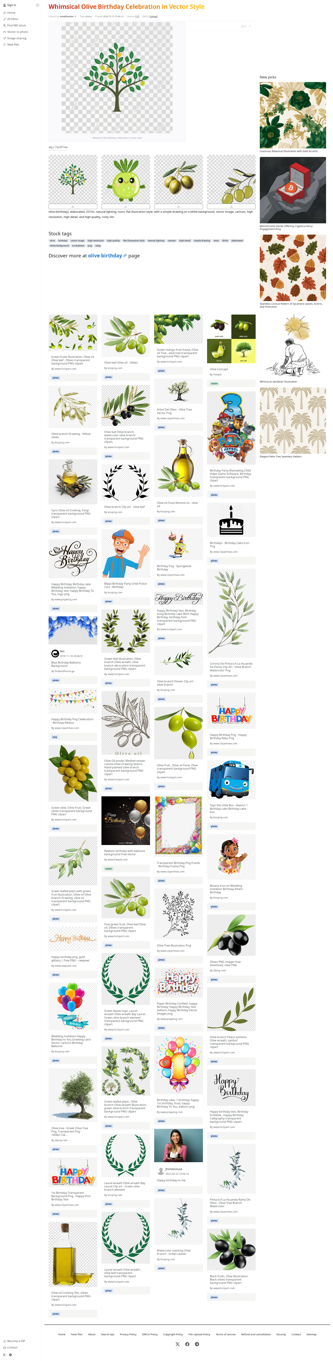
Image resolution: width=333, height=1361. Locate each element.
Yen (62, 651)
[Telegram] (10, 1355)
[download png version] (73, 206)
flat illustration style (133, 240)
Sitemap (311, 1334)
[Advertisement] (152, 287)
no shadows (78, 245)
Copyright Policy (173, 1334)
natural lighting (156, 240)
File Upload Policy (199, 1334)
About (91, 1334)
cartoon (172, 240)
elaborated (237, 240)
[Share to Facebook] (163, 130)
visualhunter (67, 16)
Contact (154, 16)
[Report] (250, 26)
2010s (225, 240)
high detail (185, 240)
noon (216, 240)
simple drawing (202, 240)
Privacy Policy (128, 1334)
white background (59, 245)
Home (62, 1334)
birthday (62, 240)
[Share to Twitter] (156, 130)
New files (77, 1334)
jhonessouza (173, 1169)
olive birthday (105, 255)
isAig (98, 245)
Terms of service (226, 1334)
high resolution (96, 240)
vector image (77, 240)
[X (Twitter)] (4, 1355)
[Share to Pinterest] (169, 130)
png (90, 245)
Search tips (107, 1334)
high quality (113, 240)
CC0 (137, 16)
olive (52, 240)
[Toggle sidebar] (37, 5)
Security (281, 1334)
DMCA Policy (150, 1334)
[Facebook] (187, 1344)
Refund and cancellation (256, 1334)
